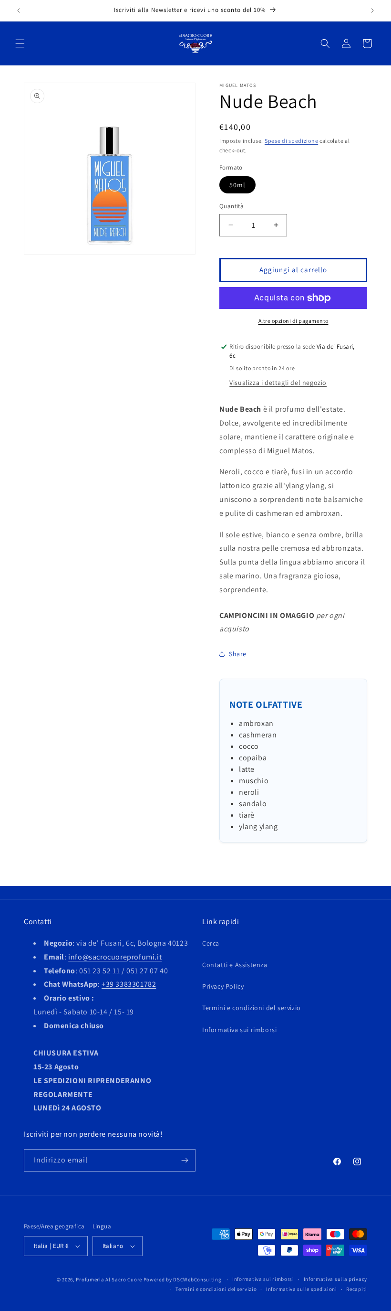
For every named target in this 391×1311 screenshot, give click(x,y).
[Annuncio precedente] (18, 10)
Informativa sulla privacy (336, 1279)
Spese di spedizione (291, 140)
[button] (20, 43)
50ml (237, 185)
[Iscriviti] (184, 1160)
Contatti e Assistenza (235, 964)
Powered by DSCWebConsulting (183, 1279)
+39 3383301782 (129, 984)
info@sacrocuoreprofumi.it (115, 957)
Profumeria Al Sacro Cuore (109, 1279)
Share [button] (238, 654)
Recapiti (356, 1289)
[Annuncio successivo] (372, 10)
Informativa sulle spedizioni (301, 1289)
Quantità (231, 206)
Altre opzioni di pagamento (293, 320)
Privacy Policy (223, 986)
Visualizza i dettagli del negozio (278, 382)
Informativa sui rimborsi (239, 1029)
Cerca (210, 943)
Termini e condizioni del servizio (251, 1007)
